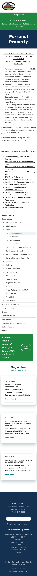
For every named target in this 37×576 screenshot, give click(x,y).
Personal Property (16, 233)
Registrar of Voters (13, 283)
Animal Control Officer (14, 223)
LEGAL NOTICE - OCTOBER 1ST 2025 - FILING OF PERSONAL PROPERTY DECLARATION (18, 56)
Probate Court (11, 279)
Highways (9, 265)
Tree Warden (11, 300)
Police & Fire (10, 276)
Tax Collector (11, 293)
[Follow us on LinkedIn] (15, 524)
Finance (9, 262)
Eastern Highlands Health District (19, 258)
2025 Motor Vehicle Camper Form (18, 180)
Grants (4, 312)
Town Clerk (10, 297)
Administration (11, 226)
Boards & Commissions (10, 304)
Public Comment (8, 308)
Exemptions (13, 237)
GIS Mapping (14, 240)
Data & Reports (8, 327)
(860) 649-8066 (19, 15)
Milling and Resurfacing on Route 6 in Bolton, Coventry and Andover (18, 423)
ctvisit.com (27, 524)
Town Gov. (8, 215)
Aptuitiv (23, 569)
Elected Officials (8, 316)
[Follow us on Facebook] (7, 524)
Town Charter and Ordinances (13, 323)
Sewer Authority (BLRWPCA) (17, 290)
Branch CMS (23, 571)
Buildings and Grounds (14, 251)
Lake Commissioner (13, 272)
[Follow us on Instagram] (11, 524)
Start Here (26, 347)
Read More (9, 399)
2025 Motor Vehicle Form (15, 177)
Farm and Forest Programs (20, 247)
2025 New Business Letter (15, 207)
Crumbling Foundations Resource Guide (14, 386)
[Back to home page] (8, 6)
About (4, 331)
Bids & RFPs (6, 319)
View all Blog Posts (18, 370)
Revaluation (14, 244)
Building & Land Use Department (19, 254)
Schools (9, 286)
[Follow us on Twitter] (19, 524)
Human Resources (13, 269)
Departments (7, 219)
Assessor (9, 230)
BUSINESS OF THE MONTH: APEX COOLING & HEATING (18, 461)
